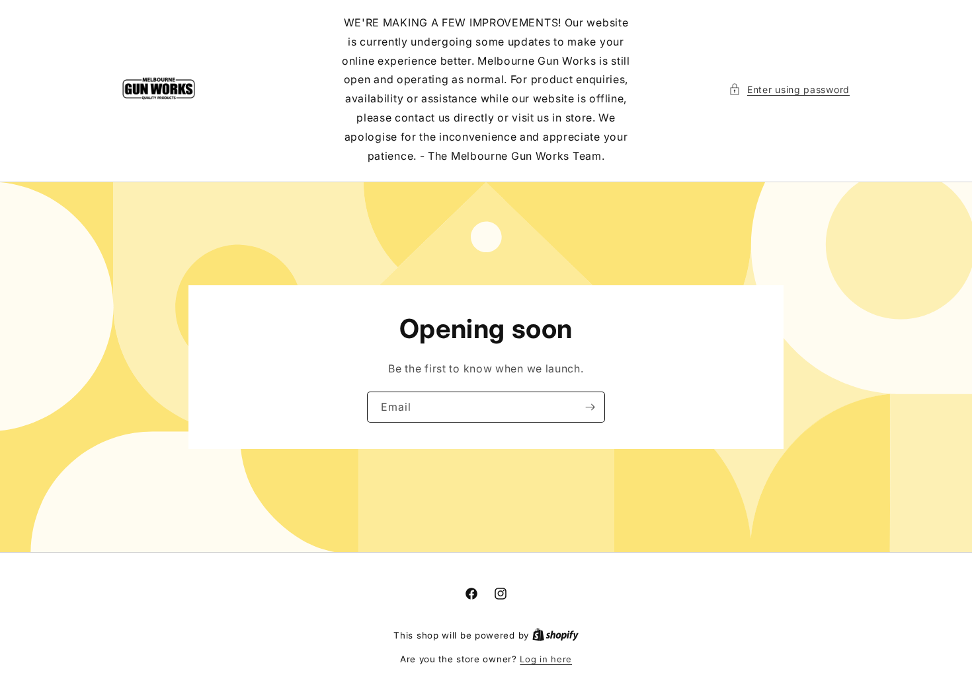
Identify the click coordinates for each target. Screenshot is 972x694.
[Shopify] (555, 635)
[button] (789, 89)
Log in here (546, 659)
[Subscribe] (589, 407)
